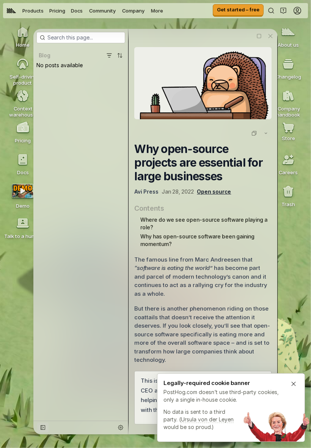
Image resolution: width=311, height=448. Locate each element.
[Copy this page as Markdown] (254, 133)
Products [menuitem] (33, 11)
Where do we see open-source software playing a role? (203, 223)
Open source (214, 191)
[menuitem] (11, 10)
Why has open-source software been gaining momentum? (197, 240)
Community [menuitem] (102, 11)
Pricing (57, 11)
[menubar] (85, 11)
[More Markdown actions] (266, 133)
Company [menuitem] (133, 11)
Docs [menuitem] (77, 11)
